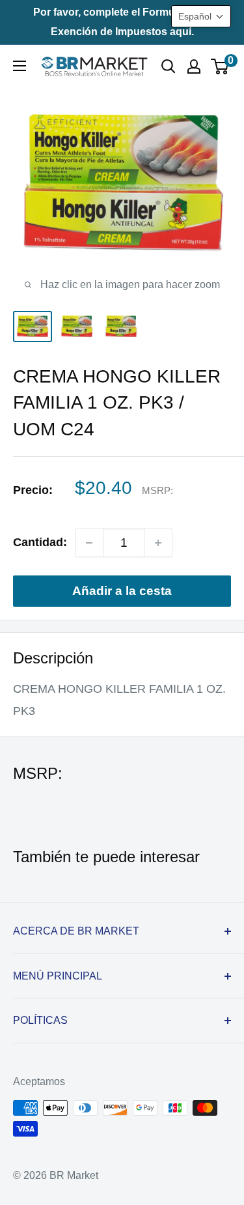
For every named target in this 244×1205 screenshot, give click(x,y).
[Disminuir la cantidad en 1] (89, 543)
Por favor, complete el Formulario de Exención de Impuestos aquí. (122, 22)
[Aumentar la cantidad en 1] (158, 543)
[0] (220, 66)
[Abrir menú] (19, 66)
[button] (201, 16)
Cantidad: (40, 542)
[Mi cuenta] (193, 66)
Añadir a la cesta (122, 591)
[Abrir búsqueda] (168, 66)
